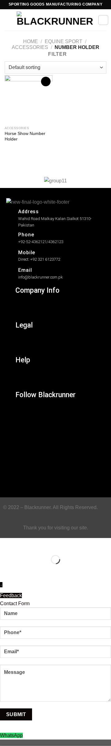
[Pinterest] (24, 466)
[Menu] (8, 19)
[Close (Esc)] (6, 544)
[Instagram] (24, 412)
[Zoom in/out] (24, 544)
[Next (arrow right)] (24, 570)
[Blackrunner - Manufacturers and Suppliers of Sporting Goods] (55, 20)
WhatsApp (11, 735)
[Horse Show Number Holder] (28, 99)
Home (30, 41)
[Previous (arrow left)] (6, 570)
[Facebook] (24, 426)
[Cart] (103, 20)
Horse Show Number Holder (25, 136)
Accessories (30, 47)
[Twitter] (24, 439)
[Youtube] (24, 480)
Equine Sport (63, 41)
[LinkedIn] (24, 453)
